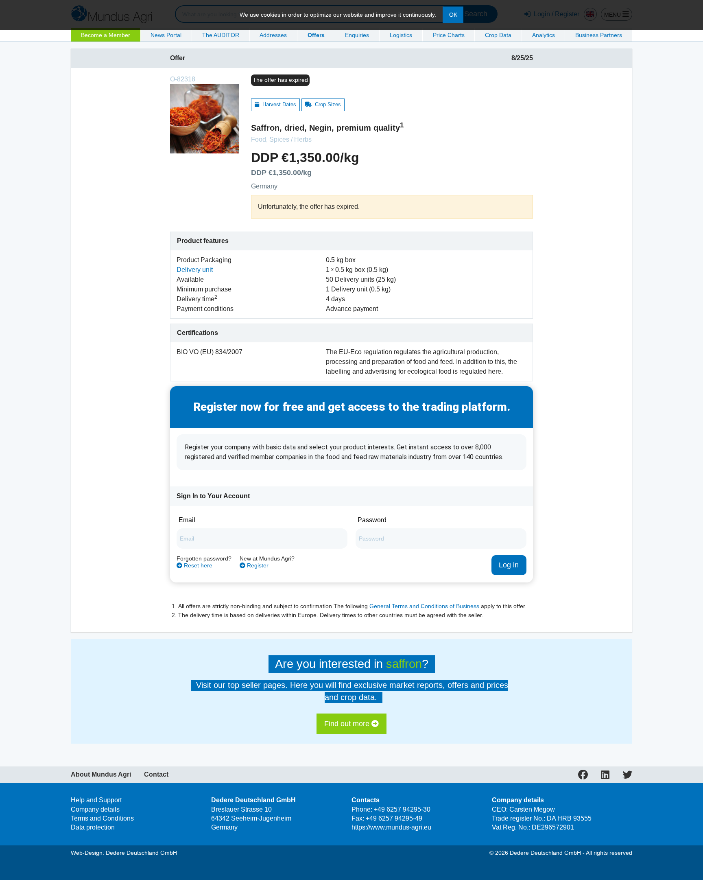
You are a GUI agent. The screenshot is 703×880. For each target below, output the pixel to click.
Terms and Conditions (102, 818)
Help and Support (96, 800)
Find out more (347, 724)
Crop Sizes (326, 104)
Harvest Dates (277, 104)
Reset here (197, 566)
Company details (95, 809)
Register (257, 566)
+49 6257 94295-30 (402, 809)
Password (372, 520)
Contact (156, 774)
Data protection (93, 827)
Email (187, 520)
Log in (509, 565)
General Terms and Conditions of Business (424, 606)
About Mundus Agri (101, 774)
